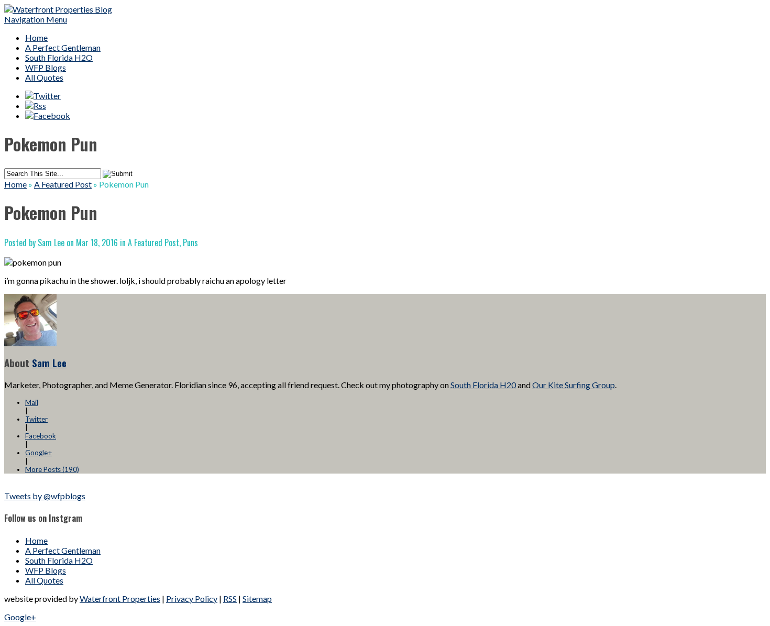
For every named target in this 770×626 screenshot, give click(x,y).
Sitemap (257, 598)
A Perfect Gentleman (63, 47)
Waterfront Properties (120, 598)
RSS (230, 598)
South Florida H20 (483, 385)
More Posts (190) (52, 469)
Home (36, 37)
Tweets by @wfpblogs (44, 496)
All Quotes (44, 77)
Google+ (38, 452)
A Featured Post (63, 184)
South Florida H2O (59, 57)
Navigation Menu (35, 19)
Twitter (36, 419)
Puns (190, 242)
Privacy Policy (191, 598)
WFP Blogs (45, 67)
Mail (31, 402)
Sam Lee (51, 242)
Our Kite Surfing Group (573, 385)
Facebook (40, 436)
